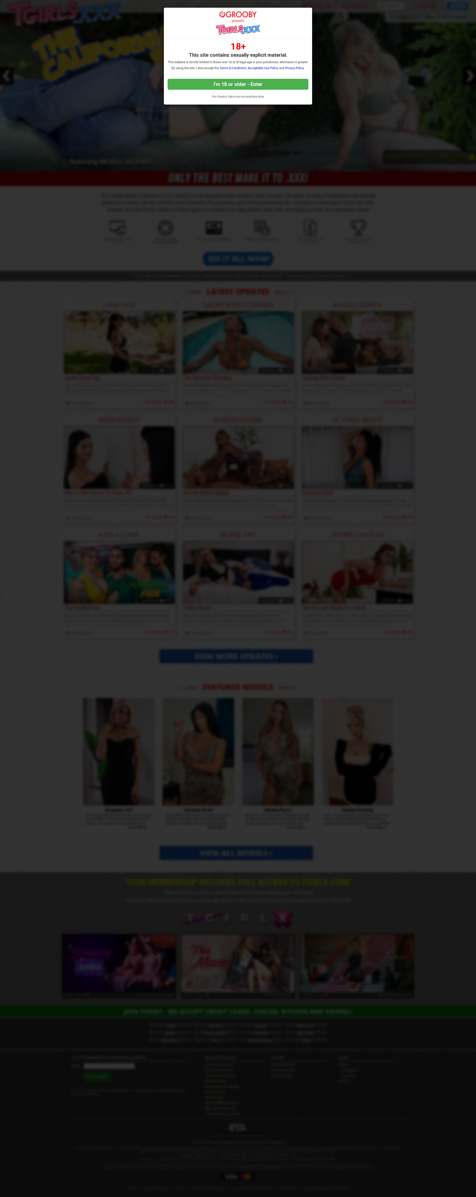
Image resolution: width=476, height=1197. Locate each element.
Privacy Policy (294, 68)
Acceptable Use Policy (263, 68)
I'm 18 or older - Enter (238, 84)
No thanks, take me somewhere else (238, 96)
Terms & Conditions (233, 68)
